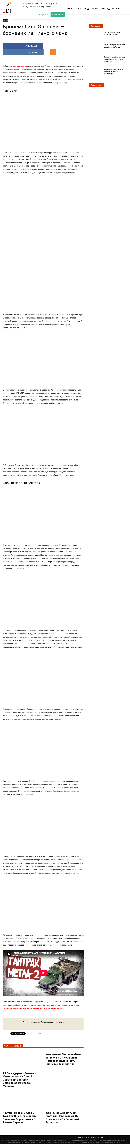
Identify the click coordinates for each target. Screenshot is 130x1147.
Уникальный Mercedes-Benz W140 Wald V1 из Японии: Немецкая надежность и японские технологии (63, 1059)
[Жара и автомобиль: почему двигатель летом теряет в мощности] (95, 59)
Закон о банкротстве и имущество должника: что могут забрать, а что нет (98, 1142)
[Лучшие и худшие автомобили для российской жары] (95, 47)
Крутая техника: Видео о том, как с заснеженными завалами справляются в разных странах (19, 1117)
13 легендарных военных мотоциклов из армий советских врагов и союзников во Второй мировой (19, 1080)
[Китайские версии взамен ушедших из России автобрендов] (95, 71)
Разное (95, 9)
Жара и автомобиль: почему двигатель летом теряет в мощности (114, 59)
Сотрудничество (111, 9)
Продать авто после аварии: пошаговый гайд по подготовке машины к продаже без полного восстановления (37, 1140)
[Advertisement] (43, 215)
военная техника (20, 66)
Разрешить (57, 14)
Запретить (43, 14)
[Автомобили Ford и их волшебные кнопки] (95, 34)
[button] (124, 8)
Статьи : (2, 1140)
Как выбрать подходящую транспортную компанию (86, 1140)
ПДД (86, 9)
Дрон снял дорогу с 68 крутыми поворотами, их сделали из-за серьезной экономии (62, 1117)
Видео (78, 9)
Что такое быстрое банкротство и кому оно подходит (60, 1142)
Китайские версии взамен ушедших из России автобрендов (113, 71)
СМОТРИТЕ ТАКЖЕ (12, 1046)
